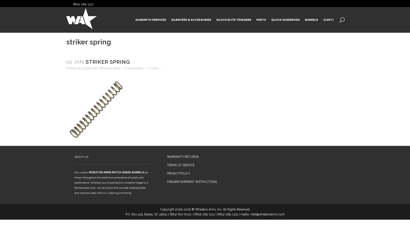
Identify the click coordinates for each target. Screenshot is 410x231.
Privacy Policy (178, 173)
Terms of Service (181, 165)
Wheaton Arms (110, 68)
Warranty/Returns (183, 156)
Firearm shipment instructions (192, 182)
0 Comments (133, 68)
